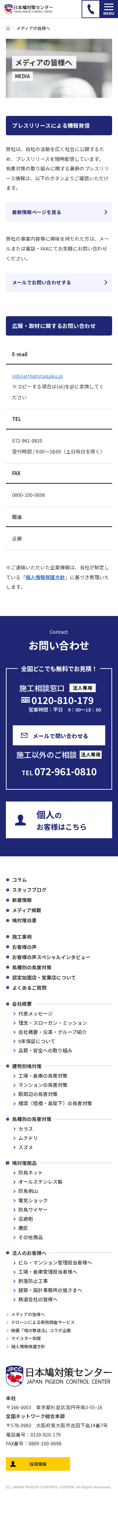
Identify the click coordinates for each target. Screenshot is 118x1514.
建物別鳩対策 (27, 1066)
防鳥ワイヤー (33, 1209)
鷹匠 (23, 1227)
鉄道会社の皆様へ (38, 1299)
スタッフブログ (29, 889)
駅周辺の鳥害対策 (38, 1093)
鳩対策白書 (24, 920)
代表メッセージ (35, 1013)
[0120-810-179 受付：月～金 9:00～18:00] (91, 9)
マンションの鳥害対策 (43, 1084)
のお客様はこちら (61, 820)
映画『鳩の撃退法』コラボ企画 (41, 1330)
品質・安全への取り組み (45, 1050)
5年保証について (36, 1041)
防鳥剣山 (28, 1190)
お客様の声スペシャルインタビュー (51, 957)
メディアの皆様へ (28, 1314)
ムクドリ (28, 1137)
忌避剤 (25, 1218)
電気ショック (33, 1200)
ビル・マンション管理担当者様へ (55, 1262)
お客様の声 (24, 946)
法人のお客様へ (29, 1252)
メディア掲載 (26, 910)
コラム (19, 879)
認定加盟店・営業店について (44, 977)
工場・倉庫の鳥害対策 (43, 1075)
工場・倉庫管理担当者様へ (47, 1271)
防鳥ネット (30, 1172)
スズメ (25, 1147)
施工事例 (22, 936)
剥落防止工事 (33, 1280)
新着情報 (22, 899)
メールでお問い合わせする (41, 282)
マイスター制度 (26, 1338)
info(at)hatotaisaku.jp (37, 375)
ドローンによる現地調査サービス (43, 1322)
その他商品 (30, 1237)
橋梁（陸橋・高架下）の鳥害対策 (55, 1103)
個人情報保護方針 (45, 577)
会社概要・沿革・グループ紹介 (52, 1031)
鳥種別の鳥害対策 (31, 967)
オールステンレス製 (40, 1181)
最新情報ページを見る (36, 211)
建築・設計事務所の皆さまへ (50, 1289)
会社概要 (22, 1003)
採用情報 (38, 1464)
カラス (25, 1128)
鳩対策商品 (24, 1162)
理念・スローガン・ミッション (52, 1022)
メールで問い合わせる (60, 736)
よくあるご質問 (29, 987)
